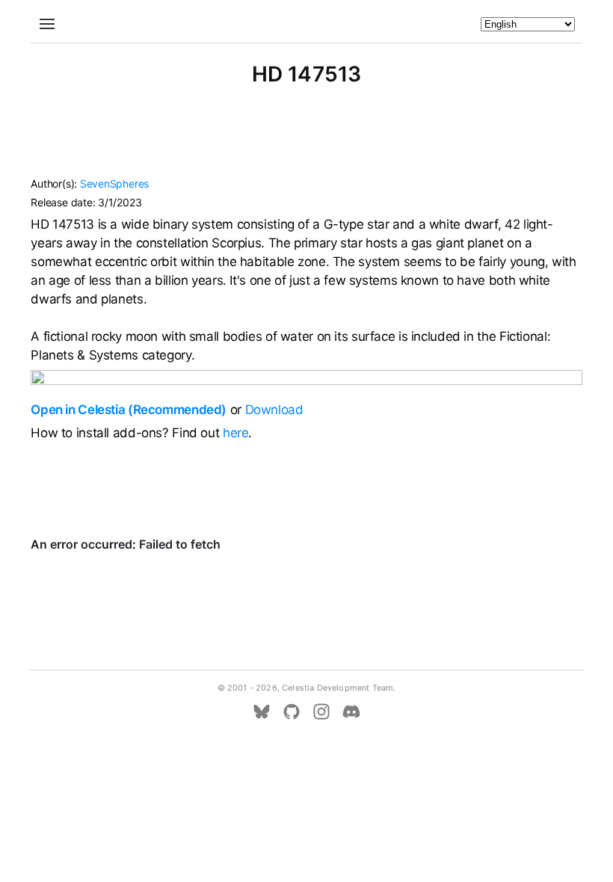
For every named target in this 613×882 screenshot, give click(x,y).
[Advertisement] (306, 138)
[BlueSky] (262, 712)
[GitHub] (292, 712)
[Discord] (351, 712)
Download (274, 409)
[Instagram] (321, 712)
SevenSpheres (114, 183)
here (236, 432)
